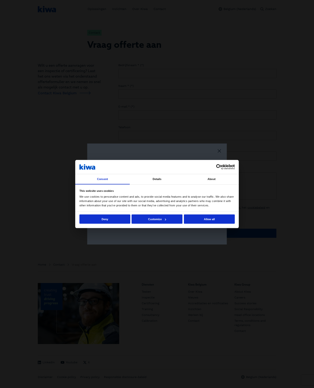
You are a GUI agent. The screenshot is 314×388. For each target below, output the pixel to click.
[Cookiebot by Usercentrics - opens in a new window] (219, 167)
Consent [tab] (102, 178)
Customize (155, 219)
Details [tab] (157, 178)
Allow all (209, 219)
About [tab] (212, 178)
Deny (105, 219)
